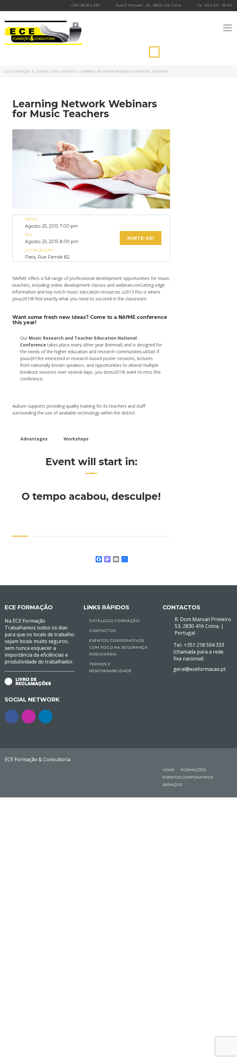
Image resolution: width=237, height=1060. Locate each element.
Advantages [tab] (34, 439)
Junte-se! (140, 238)
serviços (172, 784)
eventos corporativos (188, 777)
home (169, 769)
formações (193, 769)
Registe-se (38, 1050)
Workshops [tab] (76, 439)
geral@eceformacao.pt (199, 669)
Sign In (55, 1050)
